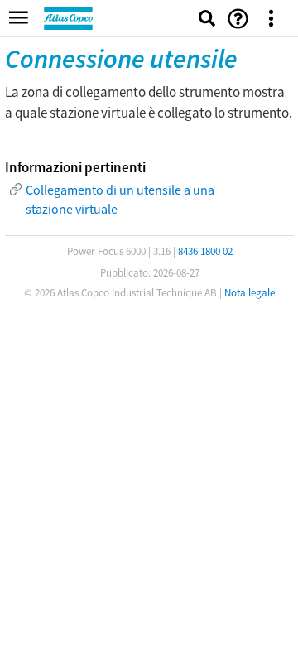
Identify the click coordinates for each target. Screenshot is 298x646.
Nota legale (249, 293)
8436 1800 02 (205, 251)
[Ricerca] (207, 18)
